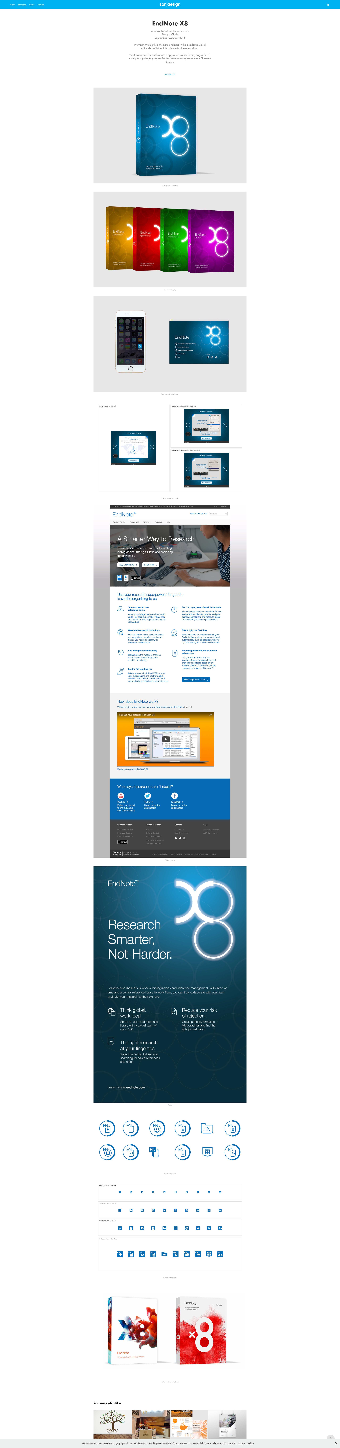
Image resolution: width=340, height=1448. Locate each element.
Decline (250, 1443)
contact (41, 4)
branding (22, 4)
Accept (241, 1443)
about (31, 4)
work (12, 4)
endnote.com (170, 74)
